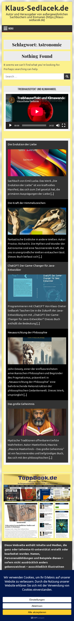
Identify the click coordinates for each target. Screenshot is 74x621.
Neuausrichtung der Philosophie (27, 332)
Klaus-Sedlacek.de (37, 8)
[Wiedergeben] (10, 125)
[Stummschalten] (58, 125)
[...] (52, 193)
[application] (37, 111)
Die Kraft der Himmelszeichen (26, 202)
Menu (10, 28)
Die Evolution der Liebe (22, 144)
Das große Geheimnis (21, 403)
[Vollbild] (63, 125)
